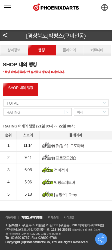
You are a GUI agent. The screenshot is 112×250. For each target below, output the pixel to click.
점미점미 (60, 170)
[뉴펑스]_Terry (65, 194)
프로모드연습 (65, 158)
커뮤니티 (97, 50)
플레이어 (69, 50)
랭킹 (41, 50)
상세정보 (14, 50)
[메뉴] (7, 7)
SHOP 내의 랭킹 (20, 88)
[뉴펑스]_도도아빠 (69, 145)
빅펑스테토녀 (64, 182)
